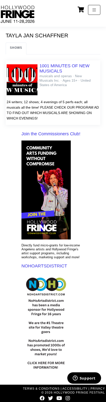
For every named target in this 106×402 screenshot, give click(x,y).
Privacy (97, 388)
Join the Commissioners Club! (50, 133)
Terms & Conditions (41, 388)
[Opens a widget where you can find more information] (84, 378)
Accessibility (75, 388)
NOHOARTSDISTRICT (44, 265)
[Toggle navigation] (94, 10)
